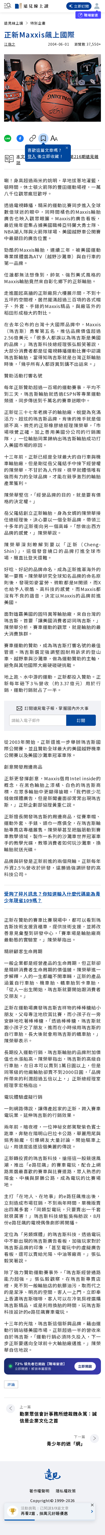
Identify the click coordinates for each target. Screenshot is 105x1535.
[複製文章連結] (33, 138)
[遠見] (53, 1478)
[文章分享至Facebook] (20, 138)
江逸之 (9, 44)
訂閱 (81, 720)
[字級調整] (54, 138)
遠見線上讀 (13, 23)
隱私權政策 (66, 1490)
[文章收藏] (43, 138)
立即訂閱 (81, 6)
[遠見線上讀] (31, 6)
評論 (11, 1384)
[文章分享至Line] (7, 138)
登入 (32, 156)
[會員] (97, 6)
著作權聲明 (39, 1490)
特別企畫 (38, 23)
